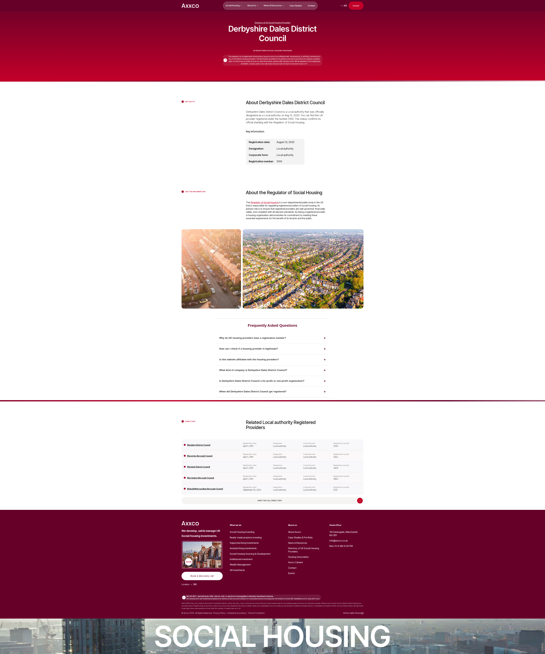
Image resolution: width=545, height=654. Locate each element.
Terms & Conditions (256, 613)
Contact (311, 5)
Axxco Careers (295, 562)
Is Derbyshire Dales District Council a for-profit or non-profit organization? (261, 381)
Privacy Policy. (219, 613)
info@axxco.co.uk (338, 540)
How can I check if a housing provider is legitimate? (248, 348)
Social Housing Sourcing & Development (250, 553)
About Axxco (294, 532)
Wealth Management (240, 564)
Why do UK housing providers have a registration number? (252, 338)
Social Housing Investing (242, 532)
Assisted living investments (243, 548)
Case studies (296, 5)
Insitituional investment (241, 559)
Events (291, 573)
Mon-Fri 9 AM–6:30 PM (341, 546)
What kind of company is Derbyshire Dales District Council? (253, 370)
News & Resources (297, 542)
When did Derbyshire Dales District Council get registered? (252, 391)
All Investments (237, 570)
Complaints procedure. (237, 613)
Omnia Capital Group (351, 613)
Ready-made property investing (246, 537)
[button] (234, 6)
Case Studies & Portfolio (300, 537)
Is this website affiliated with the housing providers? (249, 359)
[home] (191, 6)
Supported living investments (244, 542)
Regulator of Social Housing (265, 202)
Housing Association (298, 556)
